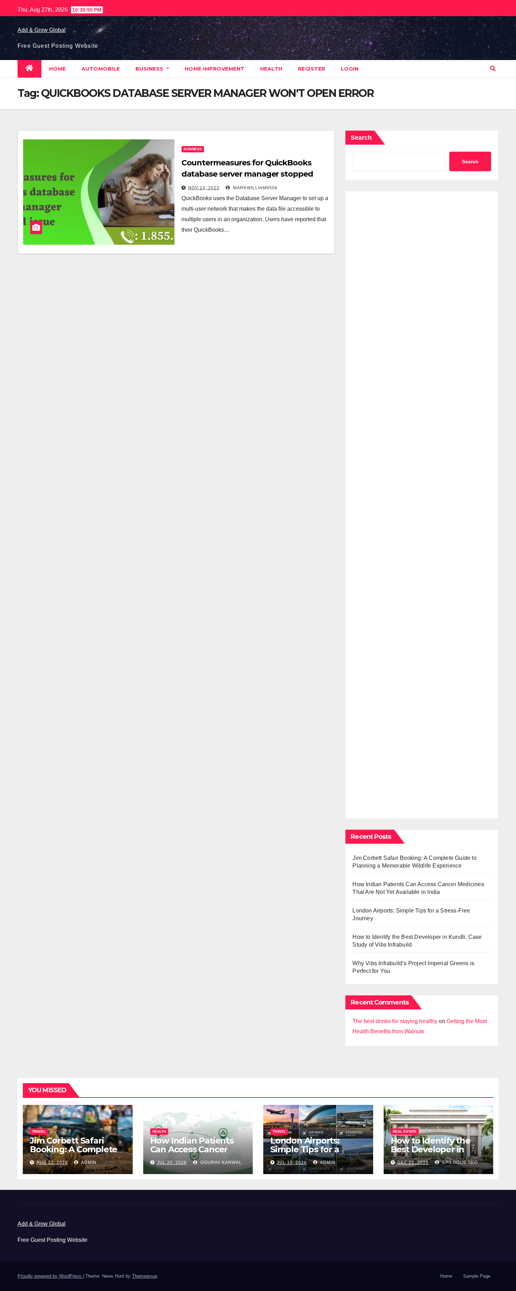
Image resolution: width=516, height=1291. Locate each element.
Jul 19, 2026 (292, 1162)
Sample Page (476, 1276)
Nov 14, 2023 (203, 187)
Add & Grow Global (42, 30)
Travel (39, 1131)
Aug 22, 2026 (52, 1162)
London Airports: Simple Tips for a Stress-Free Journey (311, 1149)
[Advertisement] (421, 503)
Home (57, 69)
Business (150, 69)
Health (271, 69)
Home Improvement (215, 69)
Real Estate (405, 1131)
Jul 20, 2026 (172, 1162)
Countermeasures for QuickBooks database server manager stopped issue (247, 174)
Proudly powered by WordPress (50, 1276)
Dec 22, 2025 (413, 1162)
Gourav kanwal (220, 1162)
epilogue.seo (459, 1162)
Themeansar (144, 1276)
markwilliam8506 (255, 187)
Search (361, 137)
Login (350, 69)
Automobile (100, 69)
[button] (493, 69)
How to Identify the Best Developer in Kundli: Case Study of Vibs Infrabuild (434, 1153)
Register (311, 69)
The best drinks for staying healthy (394, 1021)
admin (88, 1162)
